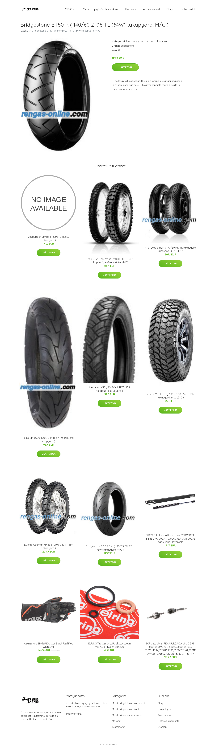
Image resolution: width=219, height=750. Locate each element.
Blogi (169, 9)
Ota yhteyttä (165, 709)
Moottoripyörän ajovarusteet (128, 703)
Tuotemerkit (187, 9)
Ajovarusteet (151, 9)
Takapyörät (161, 41)
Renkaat (131, 9)
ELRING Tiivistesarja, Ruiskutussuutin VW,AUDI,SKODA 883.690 (109, 645)
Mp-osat (116, 720)
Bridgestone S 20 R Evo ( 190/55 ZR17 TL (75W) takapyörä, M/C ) (109, 548)
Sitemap (162, 726)
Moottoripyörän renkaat (139, 41)
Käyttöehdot (165, 715)
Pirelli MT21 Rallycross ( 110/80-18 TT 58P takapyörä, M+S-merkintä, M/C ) (109, 260)
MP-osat (70, 9)
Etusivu (24, 30)
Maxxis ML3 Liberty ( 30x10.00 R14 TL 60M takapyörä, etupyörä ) (170, 396)
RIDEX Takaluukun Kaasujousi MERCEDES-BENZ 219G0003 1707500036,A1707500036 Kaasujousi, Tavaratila (170, 539)
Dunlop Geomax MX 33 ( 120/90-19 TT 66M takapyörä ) (48, 546)
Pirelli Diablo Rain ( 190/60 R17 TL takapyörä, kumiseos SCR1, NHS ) (170, 249)
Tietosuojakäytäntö (169, 720)
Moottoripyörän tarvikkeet (101, 9)
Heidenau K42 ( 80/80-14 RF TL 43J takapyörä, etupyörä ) (109, 389)
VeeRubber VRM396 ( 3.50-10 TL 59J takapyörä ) (49, 238)
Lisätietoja (125, 67)
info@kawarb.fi (74, 713)
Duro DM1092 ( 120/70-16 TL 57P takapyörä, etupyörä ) (48, 439)
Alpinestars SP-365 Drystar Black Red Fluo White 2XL (48, 645)
